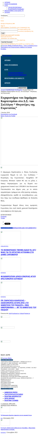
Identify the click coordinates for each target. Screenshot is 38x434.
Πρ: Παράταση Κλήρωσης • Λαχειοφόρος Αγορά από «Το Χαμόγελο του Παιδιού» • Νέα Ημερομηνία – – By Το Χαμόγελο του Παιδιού (18, 305)
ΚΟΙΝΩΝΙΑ (3, 272)
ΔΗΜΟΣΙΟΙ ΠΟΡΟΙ (10, 392)
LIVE (6, 5)
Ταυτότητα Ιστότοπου (13, 394)
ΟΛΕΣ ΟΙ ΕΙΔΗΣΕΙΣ (10, 4)
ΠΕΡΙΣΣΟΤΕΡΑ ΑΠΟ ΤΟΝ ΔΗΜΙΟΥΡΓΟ (24, 228)
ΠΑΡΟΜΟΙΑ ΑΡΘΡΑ (7, 228)
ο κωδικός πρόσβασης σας (25, 31)
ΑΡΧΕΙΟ (7, 12)
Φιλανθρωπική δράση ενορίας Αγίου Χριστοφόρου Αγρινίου (18, 277)
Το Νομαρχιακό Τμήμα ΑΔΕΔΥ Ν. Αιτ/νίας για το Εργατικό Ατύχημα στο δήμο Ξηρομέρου (18, 252)
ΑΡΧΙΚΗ (7, 2)
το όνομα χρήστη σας (24, 29)
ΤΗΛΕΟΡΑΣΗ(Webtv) (15, 7)
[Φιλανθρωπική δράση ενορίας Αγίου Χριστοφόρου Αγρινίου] (11, 271)
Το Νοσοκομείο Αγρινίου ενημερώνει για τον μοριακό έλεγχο (16, 415)
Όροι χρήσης (9, 398)
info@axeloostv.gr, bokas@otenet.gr (19, 313)
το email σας (21, 40)
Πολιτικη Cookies (11, 400)
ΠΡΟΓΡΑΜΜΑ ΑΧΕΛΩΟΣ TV (14, 10)
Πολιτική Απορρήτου (12, 396)
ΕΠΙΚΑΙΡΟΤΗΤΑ (4, 246)
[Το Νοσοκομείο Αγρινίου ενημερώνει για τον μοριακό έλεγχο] (5, 412)
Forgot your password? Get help (10, 35)
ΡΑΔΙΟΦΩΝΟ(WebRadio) (16, 9)
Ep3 (1, 418)
